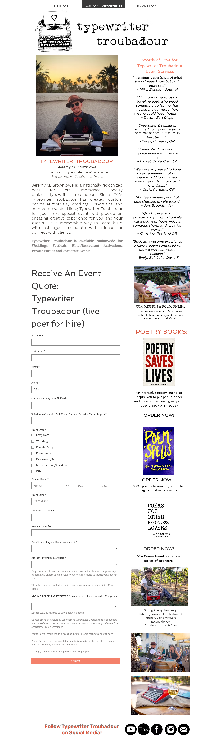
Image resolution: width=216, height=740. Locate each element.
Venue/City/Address (43, 526)
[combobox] (51, 485)
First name (38, 335)
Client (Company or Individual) (50, 398)
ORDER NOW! (158, 548)
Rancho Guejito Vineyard (160, 617)
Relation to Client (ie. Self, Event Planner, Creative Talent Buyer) (69, 414)
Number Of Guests (42, 510)
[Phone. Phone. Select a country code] (37, 389)
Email (35, 366)
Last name (38, 351)
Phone (35, 382)
